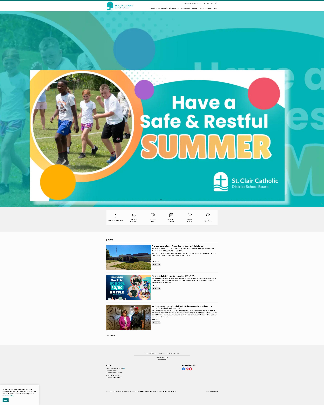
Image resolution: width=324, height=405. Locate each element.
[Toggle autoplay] (321, 261)
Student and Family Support (167, 8)
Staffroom (188, 3)
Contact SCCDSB (197, 3)
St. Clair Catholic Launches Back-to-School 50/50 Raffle (173, 333)
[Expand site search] (216, 3)
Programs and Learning (188, 8)
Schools (152, 8)
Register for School (113, 254)
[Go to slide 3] (163, 257)
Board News (156, 321)
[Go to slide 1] (158, 257)
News (200, 8)
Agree (5, 400)
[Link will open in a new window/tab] (205, 3)
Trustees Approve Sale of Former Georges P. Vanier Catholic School (177, 303)
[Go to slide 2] (161, 257)
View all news (110, 392)
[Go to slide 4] (165, 257)
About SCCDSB (210, 8)
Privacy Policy (9, 395)
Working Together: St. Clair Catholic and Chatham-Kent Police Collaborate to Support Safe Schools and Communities (182, 364)
